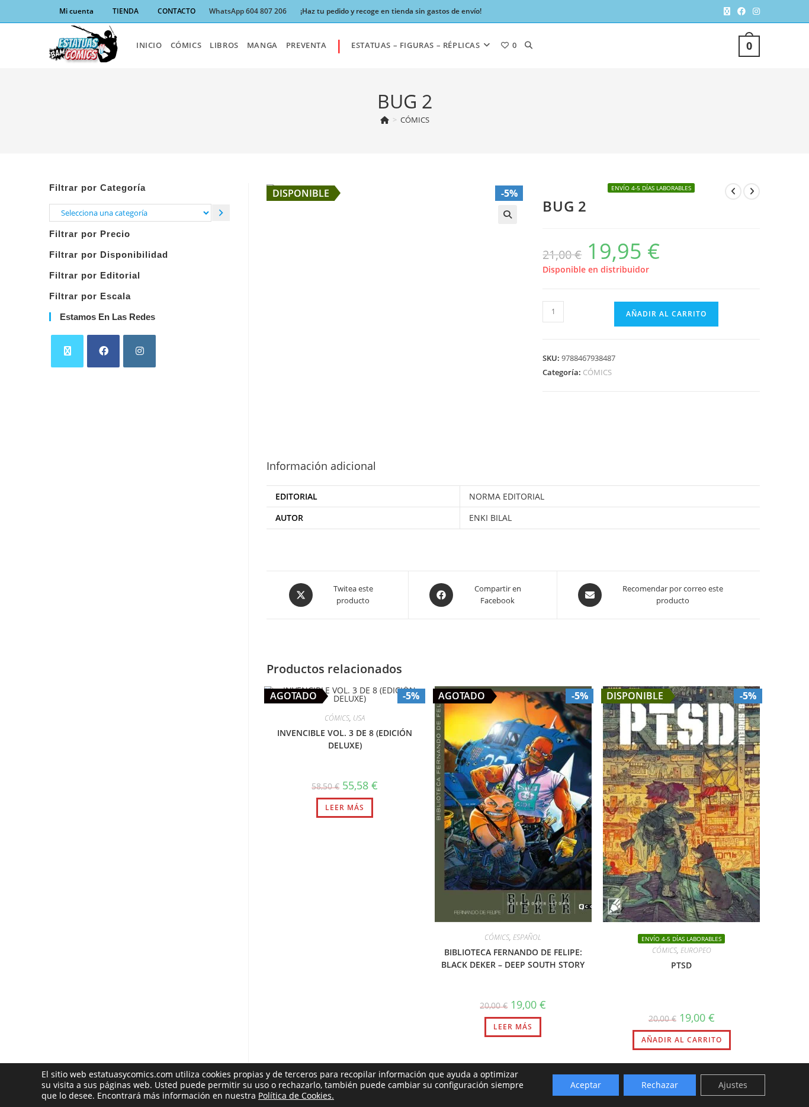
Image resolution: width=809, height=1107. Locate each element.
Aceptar (585, 1084)
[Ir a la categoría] (220, 212)
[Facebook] (103, 351)
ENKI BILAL (490, 517)
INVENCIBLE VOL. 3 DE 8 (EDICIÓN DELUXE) (344, 739)
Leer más (344, 807)
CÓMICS (414, 119)
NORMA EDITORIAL (506, 496)
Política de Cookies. (296, 1095)
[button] (507, 214)
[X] (67, 351)
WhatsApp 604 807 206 (248, 11)
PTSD (681, 965)
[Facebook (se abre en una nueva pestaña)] (741, 11)
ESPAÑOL (527, 937)
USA (359, 718)
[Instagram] (139, 351)
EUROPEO (695, 950)
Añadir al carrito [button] (681, 1040)
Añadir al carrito (666, 314)
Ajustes (732, 1084)
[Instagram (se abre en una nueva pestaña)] (754, 11)
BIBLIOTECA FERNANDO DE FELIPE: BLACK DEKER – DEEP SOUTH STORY (513, 958)
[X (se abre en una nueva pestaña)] (727, 11)
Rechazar (659, 1084)
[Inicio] (384, 119)
